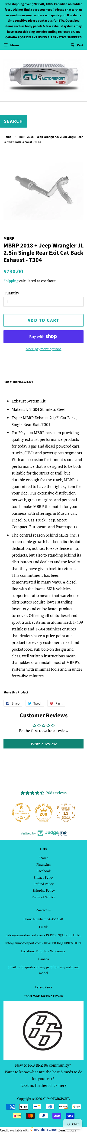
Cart (80, 45)
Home (7, 137)
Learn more (67, 1130)
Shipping (10, 280)
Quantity (11, 293)
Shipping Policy (43, 890)
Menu (14, 45)
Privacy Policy (44, 877)
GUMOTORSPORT (56, 1098)
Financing (43, 864)
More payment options (43, 348)
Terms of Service (43, 897)
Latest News (43, 987)
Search (43, 858)
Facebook (44, 871)
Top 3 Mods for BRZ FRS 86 (43, 996)
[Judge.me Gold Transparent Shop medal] (21, 812)
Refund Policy (44, 884)
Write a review (44, 743)
